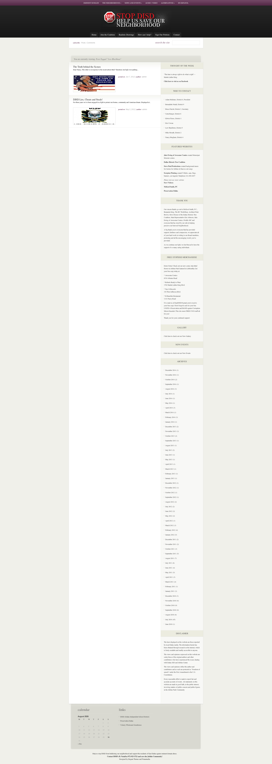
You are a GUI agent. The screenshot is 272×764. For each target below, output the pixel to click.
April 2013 (169, 464)
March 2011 (169, 582)
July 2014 (168, 393)
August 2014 (169, 389)
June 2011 (168, 568)
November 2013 (170, 431)
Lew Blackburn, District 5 (174, 128)
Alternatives (168, 3)
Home (94, 34)
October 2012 (170, 492)
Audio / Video (151, 3)
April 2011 (169, 577)
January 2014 (169, 422)
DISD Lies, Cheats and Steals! (88, 99)
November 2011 (170, 544)
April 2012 (169, 520)
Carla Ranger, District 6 (173, 114)
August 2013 (169, 445)
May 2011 (168, 572)
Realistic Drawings (126, 34)
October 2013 (170, 436)
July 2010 (168, 619)
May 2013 (168, 459)
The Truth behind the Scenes (87, 66)
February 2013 (170, 473)
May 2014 (168, 403)
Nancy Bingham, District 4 (174, 137)
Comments (91, 43)
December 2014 (170, 370)
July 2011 (168, 563)
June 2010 (168, 624)
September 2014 (170, 384)
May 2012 (168, 516)
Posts (83, 43)
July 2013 (168, 450)
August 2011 (169, 558)
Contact (177, 34)
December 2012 (170, 483)
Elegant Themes (133, 759)
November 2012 (170, 487)
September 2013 (170, 440)
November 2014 (170, 375)
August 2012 (169, 502)
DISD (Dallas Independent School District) (134, 717)
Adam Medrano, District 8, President (177, 99)
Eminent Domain (91, 3)
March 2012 (169, 525)
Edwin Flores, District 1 (173, 118)
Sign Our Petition (162, 34)
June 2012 (168, 511)
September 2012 (170, 497)
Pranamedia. (146, 759)
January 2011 (169, 591)
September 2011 (170, 553)
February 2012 (170, 530)
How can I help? (144, 34)
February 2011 (170, 586)
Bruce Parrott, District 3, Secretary (176, 109)
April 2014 (169, 408)
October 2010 (170, 605)
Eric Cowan (169, 123)
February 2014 (170, 417)
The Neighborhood (111, 3)
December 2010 (170, 596)
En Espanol (183, 3)
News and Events (133, 3)
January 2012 (169, 535)
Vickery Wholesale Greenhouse (131, 725)
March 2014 (169, 412)
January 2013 (169, 478)
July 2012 (168, 506)
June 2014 (168, 398)
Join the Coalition (108, 34)
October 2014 (170, 379)
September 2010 (170, 610)
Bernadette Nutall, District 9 (174, 104)
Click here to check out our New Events (177, 353)
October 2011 (170, 549)
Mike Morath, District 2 (173, 132)
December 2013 (170, 426)
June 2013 (168, 455)
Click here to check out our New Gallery (177, 336)
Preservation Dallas (126, 721)
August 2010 (169, 614)
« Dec (80, 744)
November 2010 (170, 600)
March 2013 (169, 469)
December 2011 (170, 539)
